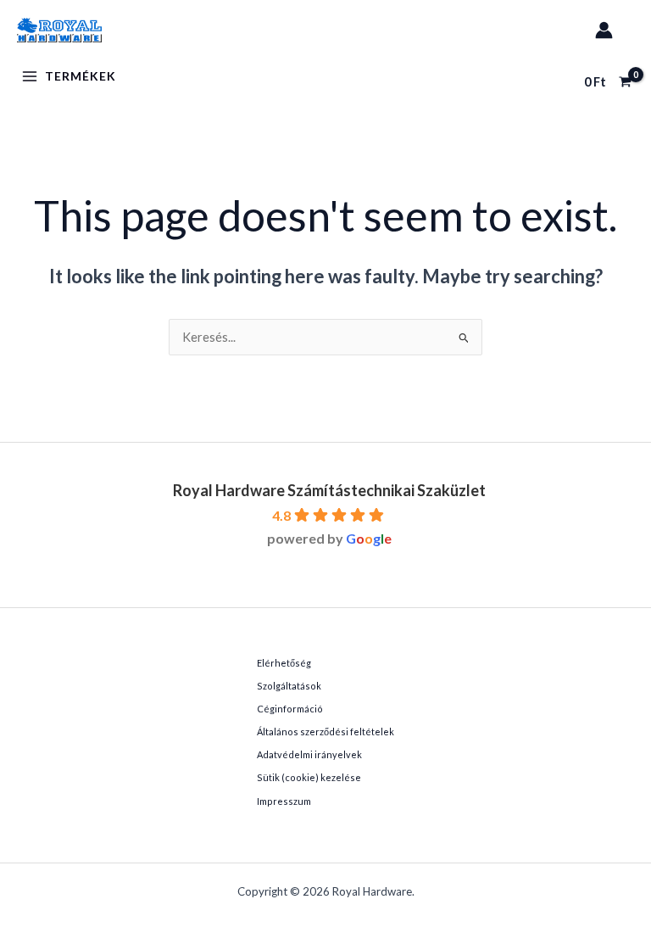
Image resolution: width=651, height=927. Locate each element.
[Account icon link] (604, 30)
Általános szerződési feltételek (325, 731)
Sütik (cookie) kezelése (309, 777)
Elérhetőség (284, 662)
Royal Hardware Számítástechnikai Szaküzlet (329, 490)
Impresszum (284, 801)
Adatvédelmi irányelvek (309, 754)
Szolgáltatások (289, 685)
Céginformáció (290, 708)
